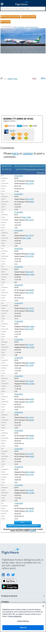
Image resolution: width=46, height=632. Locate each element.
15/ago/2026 (18, 394)
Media (5, 79)
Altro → (23, 522)
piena (15, 79)
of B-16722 (10, 126)
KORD (31, 181)
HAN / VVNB (26, 217)
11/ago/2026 (18, 503)
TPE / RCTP (29, 183)
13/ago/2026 (18, 430)
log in (15, 153)
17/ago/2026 (18, 303)
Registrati (32, 531)
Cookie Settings (23, 621)
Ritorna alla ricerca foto (11, 17)
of (23, 126)
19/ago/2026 (18, 248)
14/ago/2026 (18, 412)
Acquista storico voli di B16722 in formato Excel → (23, 525)
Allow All (23, 627)
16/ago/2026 (18, 358)
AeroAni (12, 131)
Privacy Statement (14, 616)
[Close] (43, 606)
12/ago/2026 (18, 449)
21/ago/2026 (18, 194)
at (33, 126)
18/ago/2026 (18, 285)
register (28, 153)
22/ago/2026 (18, 176)
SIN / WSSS (30, 254)
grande (10, 79)
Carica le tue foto (29, 17)
